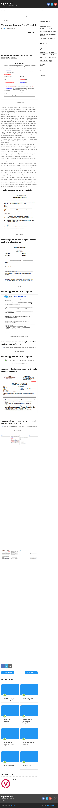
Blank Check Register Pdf (46, 29)
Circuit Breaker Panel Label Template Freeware (29, 721)
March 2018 (43, 57)
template (5, 20)
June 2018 (51, 52)
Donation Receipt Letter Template (8, 699)
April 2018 (51, 54)
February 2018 (52, 57)
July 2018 (42, 52)
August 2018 (52, 48)
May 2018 (42, 54)
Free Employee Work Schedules (48, 31)
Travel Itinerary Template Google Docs (8, 743)
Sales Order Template (6, 720)
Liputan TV (7, 3)
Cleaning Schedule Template (28, 743)
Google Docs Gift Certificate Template (29, 699)
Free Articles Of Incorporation (47, 38)
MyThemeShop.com (52, 805)
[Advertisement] (14, 42)
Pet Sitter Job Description (27, 766)
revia (4, 28)
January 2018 (43, 60)
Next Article (30, 672)
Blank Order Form (8, 765)
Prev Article (8, 672)
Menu (4, 10)
